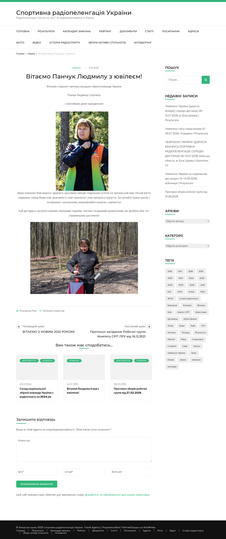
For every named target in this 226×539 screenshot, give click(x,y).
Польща (185, 332)
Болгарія (187, 305)
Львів (192, 325)
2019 (201, 271)
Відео (37, 42)
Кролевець (173, 319)
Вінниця (201, 305)
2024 (170, 285)
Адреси (193, 31)
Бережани (172, 305)
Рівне (183, 339)
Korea (191, 291)
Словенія (172, 346)
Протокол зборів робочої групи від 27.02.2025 (130, 391)
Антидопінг (143, 42)
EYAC (180, 291)
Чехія (193, 353)
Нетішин (172, 332)
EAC (170, 291)
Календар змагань (77, 31)
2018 (190, 271)
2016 (170, 271)
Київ (169, 312)
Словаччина (197, 339)
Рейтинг (105, 31)
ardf (202, 285)
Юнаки (171, 359)
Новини (76, 68)
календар (172, 366)
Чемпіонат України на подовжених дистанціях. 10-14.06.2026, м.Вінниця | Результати (186, 178)
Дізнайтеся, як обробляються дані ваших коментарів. (117, 495)
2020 (170, 278)
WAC (202, 291)
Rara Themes (123, 527)
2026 (191, 285)
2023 (202, 278)
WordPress (149, 527)
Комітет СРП (183, 312)
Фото (20, 42)
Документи (128, 31)
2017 (180, 271)
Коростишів (200, 312)
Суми (184, 346)
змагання (196, 359)
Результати (46, 31)
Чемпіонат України (176, 353)
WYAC (171, 298)
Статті (149, 31)
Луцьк (181, 325)
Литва (170, 325)
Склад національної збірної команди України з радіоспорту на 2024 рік (36, 393)
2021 (181, 278)
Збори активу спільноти (107, 42)
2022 (191, 278)
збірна (183, 359)
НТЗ (203, 325)
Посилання (171, 31)
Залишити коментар (54, 310)
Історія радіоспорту (64, 42)
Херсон (196, 346)
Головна (22, 31)
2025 (181, 285)
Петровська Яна (27, 310)
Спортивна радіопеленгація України (74, 12)
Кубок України (190, 319)
